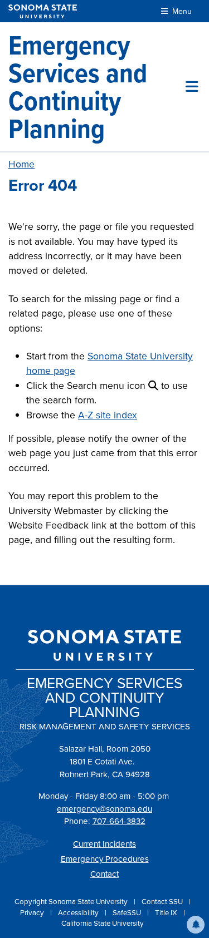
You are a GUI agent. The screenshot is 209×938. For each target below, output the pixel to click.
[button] (196, 925)
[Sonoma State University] (42, 11)
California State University (102, 923)
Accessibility (79, 912)
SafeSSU (128, 912)
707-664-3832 (119, 821)
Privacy (33, 912)
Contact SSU (163, 901)
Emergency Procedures (105, 859)
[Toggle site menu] (192, 86)
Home (21, 164)
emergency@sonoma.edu (104, 809)
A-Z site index (107, 415)
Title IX (167, 912)
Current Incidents (104, 844)
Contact (104, 874)
